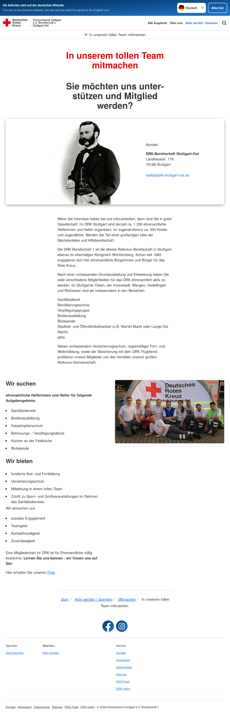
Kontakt (121, 653)
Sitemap (121, 674)
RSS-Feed (123, 681)
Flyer (51, 572)
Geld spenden (15, 653)
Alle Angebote (157, 23)
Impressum (123, 660)
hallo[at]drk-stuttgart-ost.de (167, 175)
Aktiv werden (51, 653)
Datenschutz (124, 667)
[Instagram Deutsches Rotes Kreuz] (122, 626)
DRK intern (123, 689)
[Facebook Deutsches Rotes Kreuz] (108, 626)
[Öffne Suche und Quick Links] (224, 23)
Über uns (176, 23)
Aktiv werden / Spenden (201, 23)
